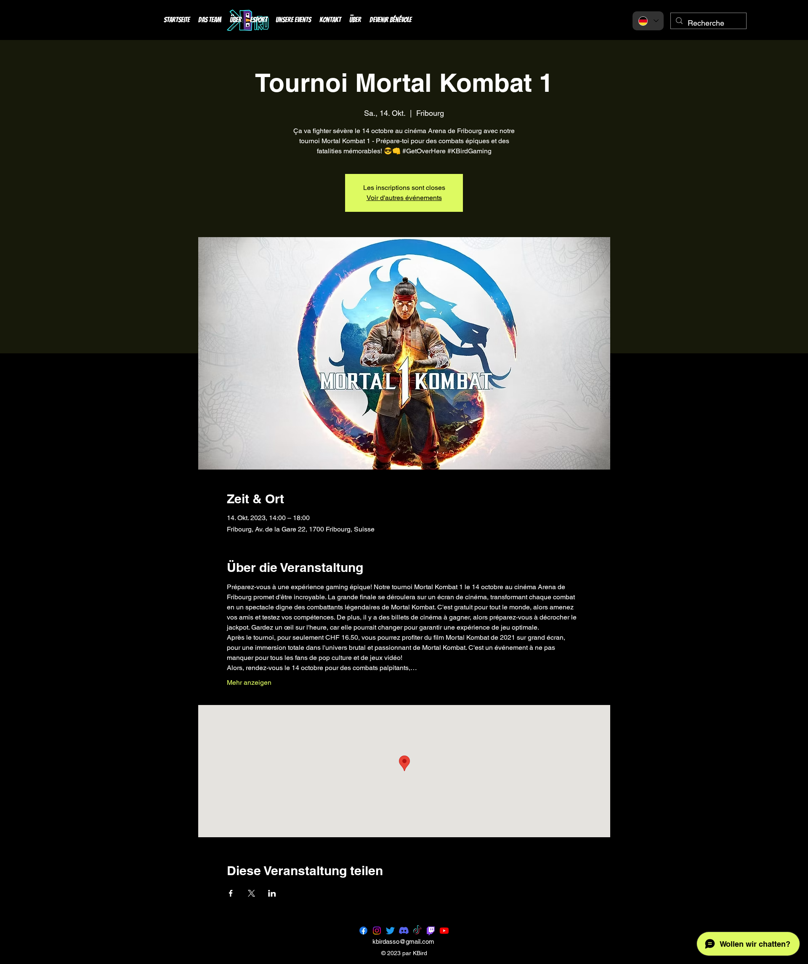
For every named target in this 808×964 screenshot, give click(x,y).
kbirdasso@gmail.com (403, 941)
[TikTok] (417, 930)
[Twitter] (390, 930)
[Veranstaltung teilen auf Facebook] (231, 893)
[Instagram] (377, 930)
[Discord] (404, 930)
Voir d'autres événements (404, 198)
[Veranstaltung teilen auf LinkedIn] (272, 893)
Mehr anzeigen (249, 682)
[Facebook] (363, 930)
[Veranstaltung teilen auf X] (251, 893)
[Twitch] (430, 930)
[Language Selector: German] (648, 20)
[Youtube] (444, 930)
